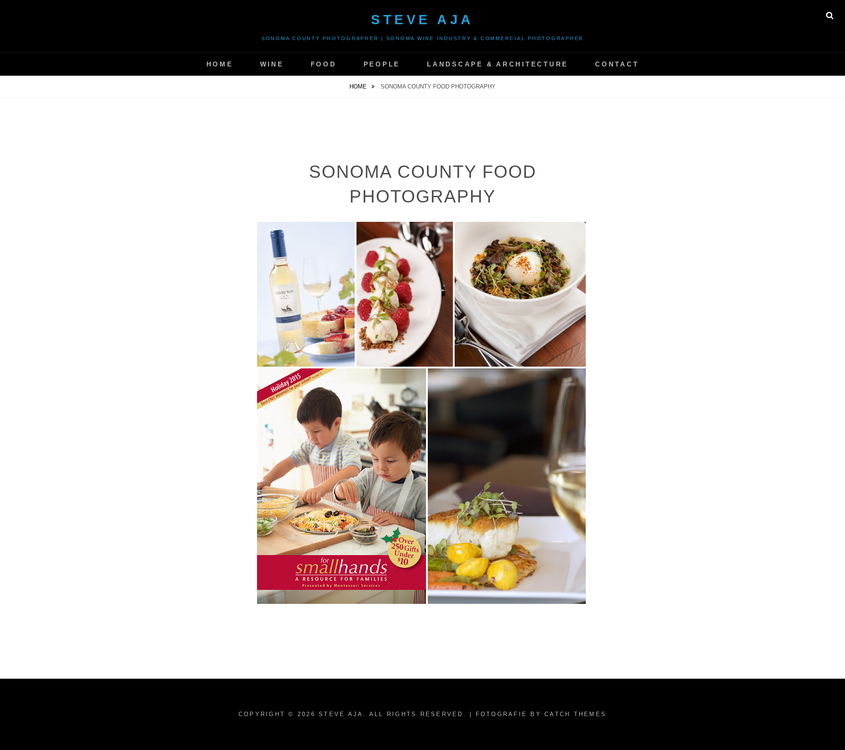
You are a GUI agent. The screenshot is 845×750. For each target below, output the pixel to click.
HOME (219, 64)
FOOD (324, 64)
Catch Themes (575, 714)
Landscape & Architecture (497, 64)
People (382, 64)
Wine (272, 64)
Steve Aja (422, 19)
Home (358, 86)
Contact (617, 64)
